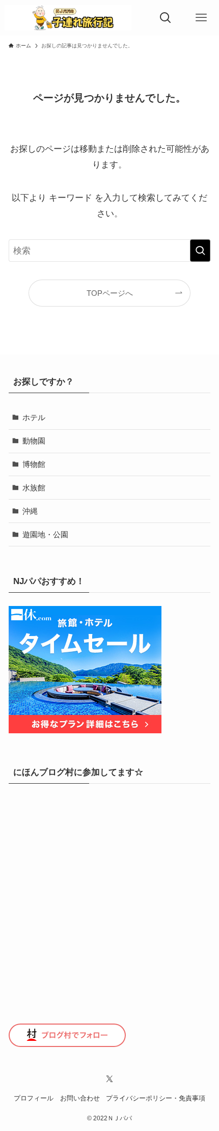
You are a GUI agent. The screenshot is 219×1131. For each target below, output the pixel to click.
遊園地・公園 (45, 534)
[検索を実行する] (200, 250)
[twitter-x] (109, 1079)
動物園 (33, 440)
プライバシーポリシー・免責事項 (155, 1098)
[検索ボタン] (165, 18)
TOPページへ (110, 293)
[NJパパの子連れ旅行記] (68, 18)
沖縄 (30, 511)
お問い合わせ (80, 1098)
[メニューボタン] (201, 18)
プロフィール (33, 1098)
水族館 (33, 487)
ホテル (33, 417)
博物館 (33, 464)
